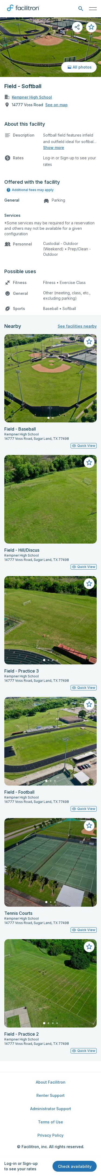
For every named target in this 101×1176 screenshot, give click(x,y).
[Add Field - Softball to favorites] (91, 27)
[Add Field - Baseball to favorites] (89, 341)
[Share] (77, 27)
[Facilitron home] (23, 12)
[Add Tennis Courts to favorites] (89, 825)
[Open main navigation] (93, 8)
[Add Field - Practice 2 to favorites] (89, 946)
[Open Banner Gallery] (50, 47)
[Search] (80, 9)
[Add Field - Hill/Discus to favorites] (89, 462)
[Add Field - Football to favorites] (89, 704)
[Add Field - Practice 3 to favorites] (89, 583)
